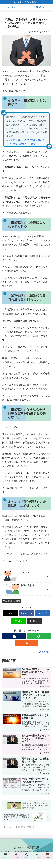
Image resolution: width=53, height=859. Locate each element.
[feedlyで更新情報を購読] (39, 636)
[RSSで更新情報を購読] (27, 643)
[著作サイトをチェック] (14, 636)
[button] (34, 621)
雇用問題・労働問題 (13, 601)
